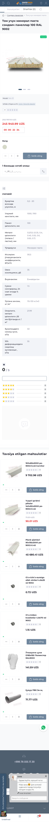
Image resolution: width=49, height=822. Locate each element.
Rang (5, 141)
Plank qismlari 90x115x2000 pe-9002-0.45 (34, 543)
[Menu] (3, 3)
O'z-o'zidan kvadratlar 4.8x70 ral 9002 (36, 618)
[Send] (43, 171)
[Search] (8, 3)
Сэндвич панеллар (15, 15)
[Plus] (18, 156)
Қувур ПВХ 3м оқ (34, 690)
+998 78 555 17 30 (24, 761)
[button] (20, 89)
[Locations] (41, 3)
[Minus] (5, 156)
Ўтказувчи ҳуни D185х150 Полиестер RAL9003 (36, 655)
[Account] (46, 3)
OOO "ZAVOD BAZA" (27, 104)
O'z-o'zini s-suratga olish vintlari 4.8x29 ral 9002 (35, 580)
